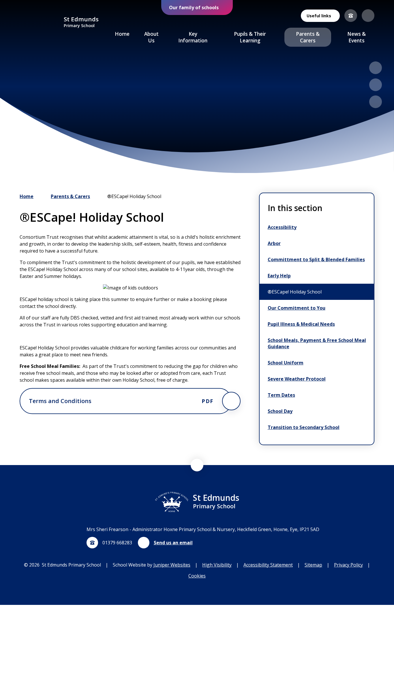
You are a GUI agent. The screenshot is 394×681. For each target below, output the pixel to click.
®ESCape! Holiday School (134, 196)
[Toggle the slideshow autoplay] (375, 101)
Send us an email (173, 542)
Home (26, 196)
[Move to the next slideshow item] (375, 84)
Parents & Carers (70, 196)
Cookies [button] (197, 576)
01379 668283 (117, 542)
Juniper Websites (171, 565)
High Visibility (217, 565)
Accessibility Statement (268, 565)
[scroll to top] (197, 465)
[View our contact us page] (350, 15)
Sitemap (313, 565)
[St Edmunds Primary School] (39, 22)
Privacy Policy (348, 565)
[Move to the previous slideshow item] (375, 67)
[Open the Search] (368, 15)
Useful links (319, 15)
